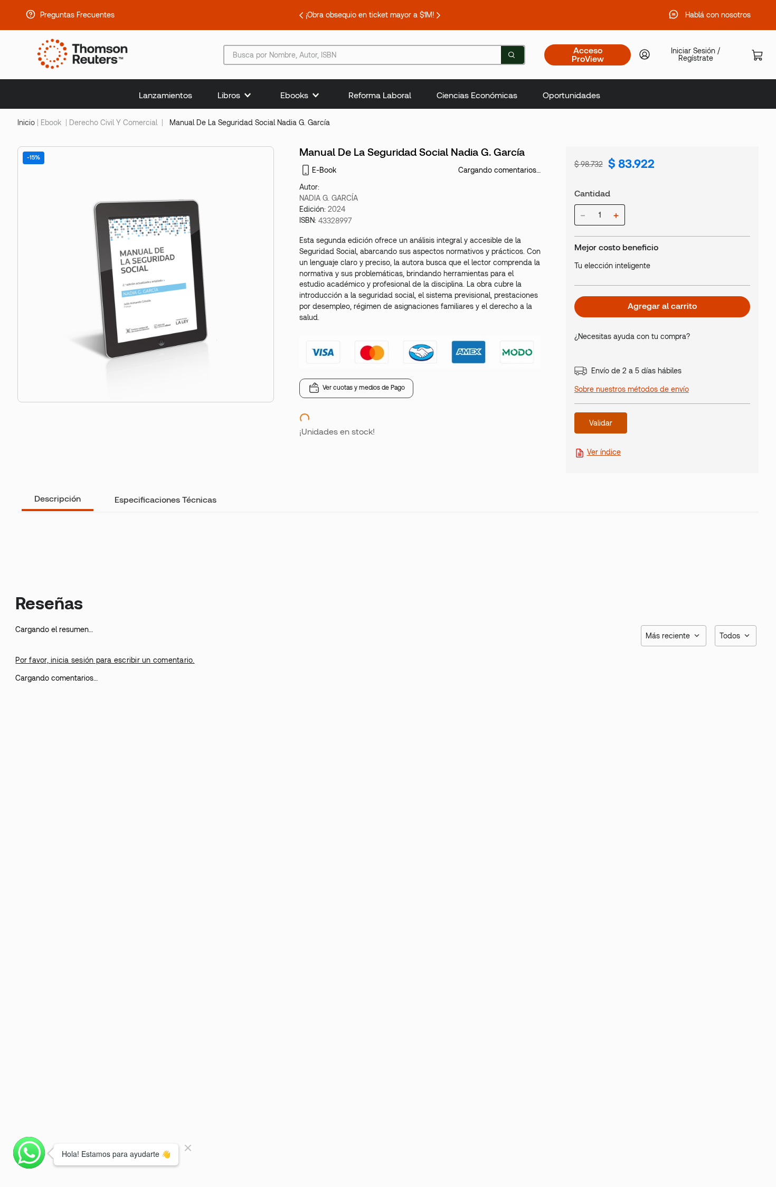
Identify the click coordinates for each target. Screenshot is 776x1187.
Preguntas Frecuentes (77, 15)
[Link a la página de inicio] (26, 122)
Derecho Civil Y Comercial (113, 122)
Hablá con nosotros (718, 15)
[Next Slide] (538, 15)
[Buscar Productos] (511, 55)
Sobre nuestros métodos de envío (631, 389)
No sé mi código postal (612, 460)
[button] (712, 997)
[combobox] (374, 55)
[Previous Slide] (201, 15)
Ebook (51, 122)
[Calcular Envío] (720, 438)
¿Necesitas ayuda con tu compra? (632, 336)
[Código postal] (634, 431)
